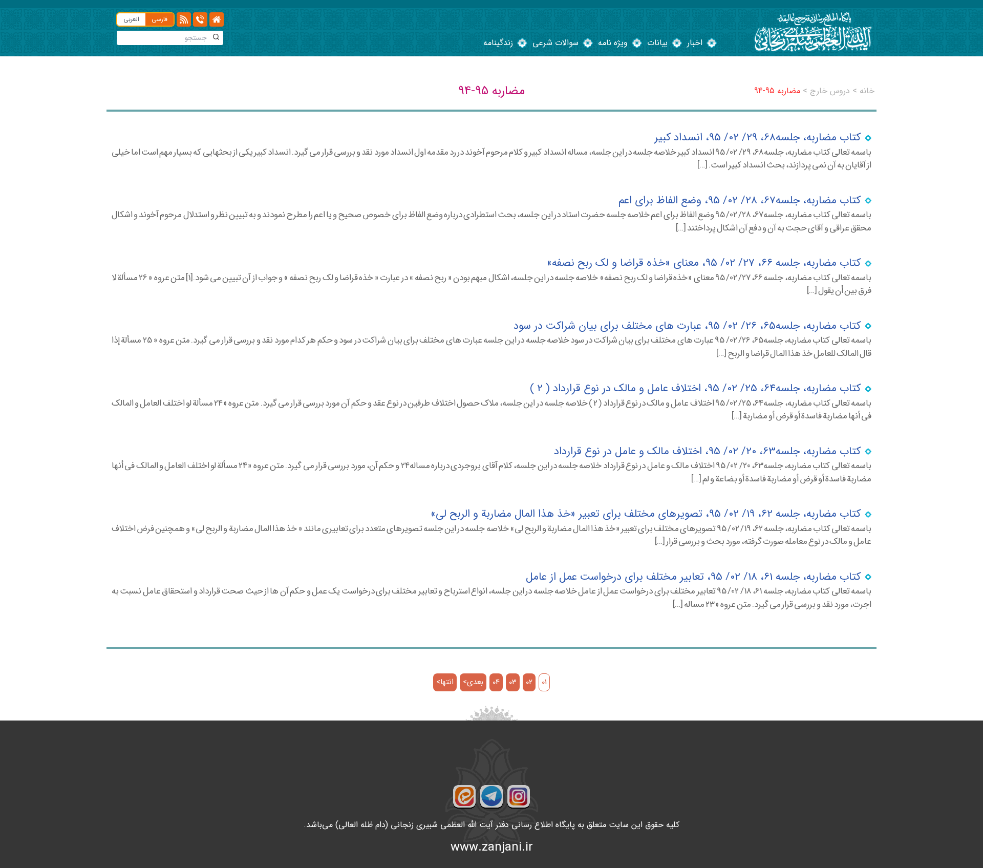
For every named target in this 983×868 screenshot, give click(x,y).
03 (513, 682)
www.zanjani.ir (492, 847)
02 (529, 682)
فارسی (159, 19)
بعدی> (473, 682)
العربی (131, 19)
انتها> (445, 682)
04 (496, 682)
